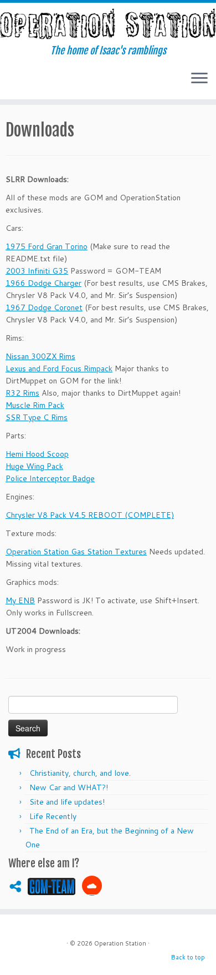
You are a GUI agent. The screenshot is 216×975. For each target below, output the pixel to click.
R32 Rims (22, 392)
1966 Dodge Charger (43, 283)
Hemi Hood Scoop (37, 453)
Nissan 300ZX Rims (40, 356)
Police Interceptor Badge (50, 478)
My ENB (20, 600)
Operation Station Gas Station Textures (76, 551)
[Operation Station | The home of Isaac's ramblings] (108, 23)
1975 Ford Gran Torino (47, 246)
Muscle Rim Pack (35, 405)
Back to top (188, 957)
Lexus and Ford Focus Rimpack (59, 368)
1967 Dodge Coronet (44, 307)
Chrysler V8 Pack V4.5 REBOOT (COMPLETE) (90, 515)
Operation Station (120, 943)
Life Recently (52, 816)
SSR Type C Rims (37, 417)
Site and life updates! (67, 801)
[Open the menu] (199, 79)
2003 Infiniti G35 (37, 270)
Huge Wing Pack (34, 466)
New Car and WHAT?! (68, 787)
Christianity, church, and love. (80, 773)
